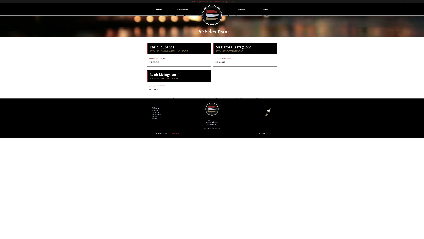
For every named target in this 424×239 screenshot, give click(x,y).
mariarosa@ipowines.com (225, 58)
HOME (153, 107)
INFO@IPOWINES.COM (213, 128)
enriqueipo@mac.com (157, 58)
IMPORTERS (155, 111)
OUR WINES (155, 116)
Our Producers (182, 10)
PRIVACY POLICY (176, 133)
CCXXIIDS (269, 133)
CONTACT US (155, 112)
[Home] (212, 14)
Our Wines (241, 10)
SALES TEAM (155, 109)
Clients (265, 10)
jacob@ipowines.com (157, 86)
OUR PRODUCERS (156, 114)
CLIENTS (154, 118)
